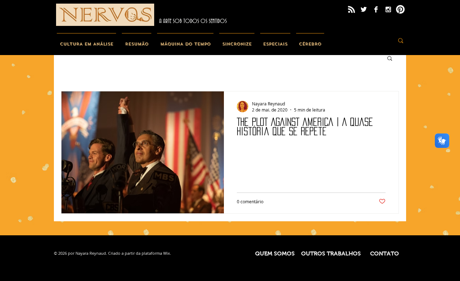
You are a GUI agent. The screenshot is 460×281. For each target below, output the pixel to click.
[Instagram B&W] (388, 9)
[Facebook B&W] (376, 9)
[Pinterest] (400, 9)
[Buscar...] (400, 40)
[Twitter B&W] (363, 9)
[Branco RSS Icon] (351, 9)
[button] (389, 59)
